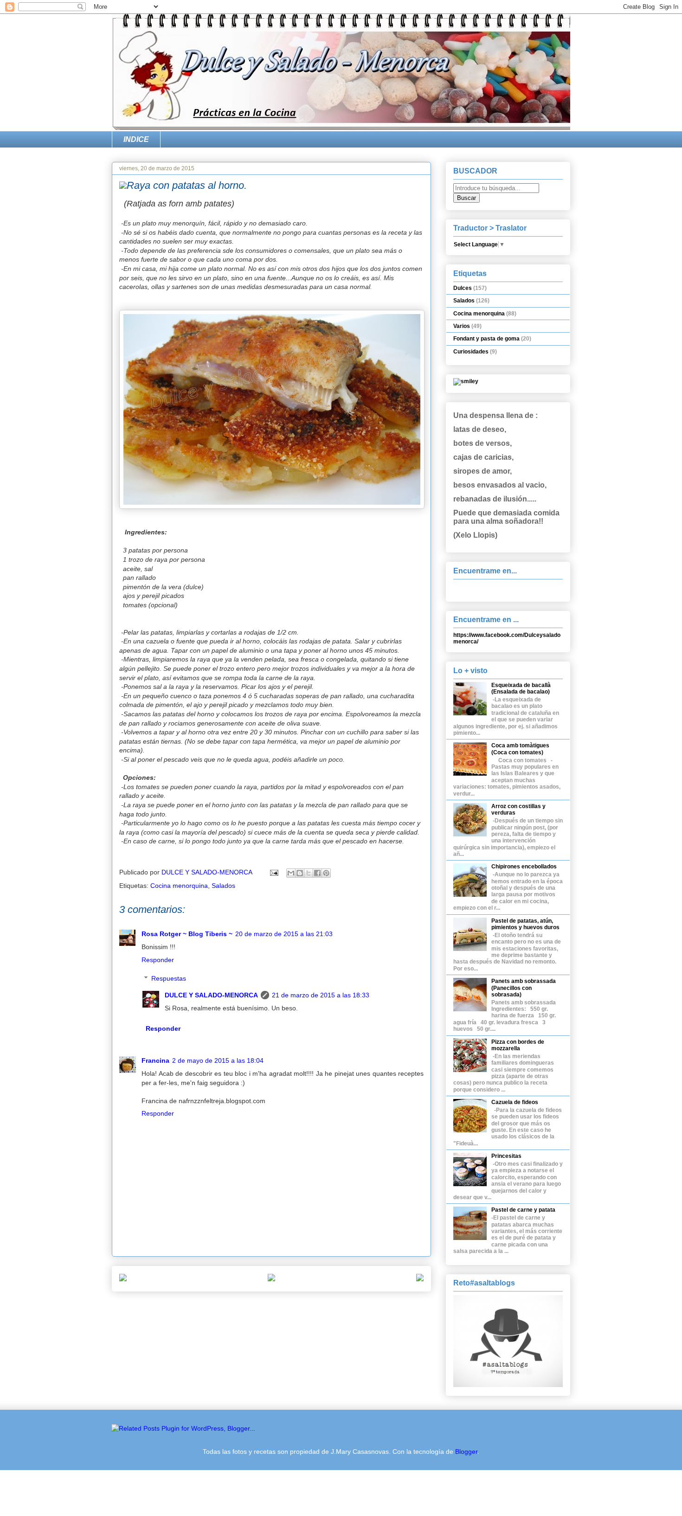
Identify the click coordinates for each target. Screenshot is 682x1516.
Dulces (462, 288)
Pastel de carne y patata (523, 1210)
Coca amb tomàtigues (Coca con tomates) (520, 748)
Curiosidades (471, 351)
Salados (223, 885)
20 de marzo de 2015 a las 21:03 (284, 934)
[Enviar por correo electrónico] (291, 873)
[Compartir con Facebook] (317, 873)
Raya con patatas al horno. (187, 185)
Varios (461, 326)
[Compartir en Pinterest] (326, 873)
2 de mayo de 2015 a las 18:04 (218, 1060)
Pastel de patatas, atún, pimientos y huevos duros (525, 924)
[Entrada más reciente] (123, 1279)
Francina (155, 1060)
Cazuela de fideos (514, 1102)
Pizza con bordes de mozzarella (517, 1045)
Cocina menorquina (179, 885)
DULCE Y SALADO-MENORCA (211, 995)
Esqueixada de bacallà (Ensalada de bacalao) (521, 688)
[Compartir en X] (308, 873)
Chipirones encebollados (524, 866)
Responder (158, 960)
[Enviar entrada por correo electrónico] (273, 872)
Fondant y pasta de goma (486, 338)
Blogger (466, 1451)
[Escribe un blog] (299, 873)
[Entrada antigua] (420, 1279)
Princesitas (506, 1156)
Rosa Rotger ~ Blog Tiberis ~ (187, 934)
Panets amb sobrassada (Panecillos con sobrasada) (523, 988)
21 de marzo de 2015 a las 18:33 (320, 995)
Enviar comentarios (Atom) (292, 1310)
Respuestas (168, 978)
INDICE (136, 139)
